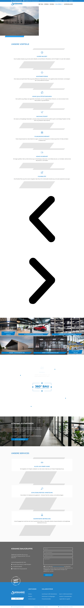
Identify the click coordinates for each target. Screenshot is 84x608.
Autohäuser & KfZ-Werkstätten (49, 594)
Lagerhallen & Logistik (64, 599)
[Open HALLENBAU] (62, 4)
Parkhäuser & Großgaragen (48, 596)
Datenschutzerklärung (58, 566)
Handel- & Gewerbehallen (65, 596)
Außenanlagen (32, 599)
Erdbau (30, 594)
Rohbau (30, 596)
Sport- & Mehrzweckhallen (65, 594)
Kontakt (65, 1)
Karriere (71, 1)
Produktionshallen (46, 599)
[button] (42, 219)
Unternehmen (58, 1)
